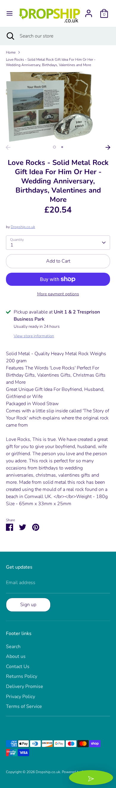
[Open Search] (9, 36)
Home (10, 52)
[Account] (89, 11)
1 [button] (54, 147)
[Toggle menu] (9, 13)
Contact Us (17, 666)
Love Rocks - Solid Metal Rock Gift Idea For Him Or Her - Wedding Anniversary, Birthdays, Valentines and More (50, 62)
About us (16, 656)
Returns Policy (21, 676)
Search (13, 646)
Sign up (28, 604)
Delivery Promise (24, 686)
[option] (58, 107)
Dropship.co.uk (23, 226)
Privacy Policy (20, 696)
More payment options (58, 294)
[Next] (108, 147)
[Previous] (8, 147)
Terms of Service (24, 706)
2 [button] (62, 147)
